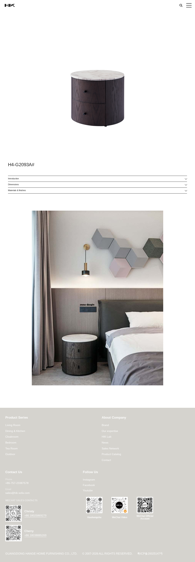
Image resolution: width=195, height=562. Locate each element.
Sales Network (110, 448)
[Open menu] (189, 5)
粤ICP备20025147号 (150, 553)
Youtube (88, 490)
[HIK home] (9, 5)
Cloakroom (11, 436)
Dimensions (13, 184)
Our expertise (110, 430)
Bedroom (10, 442)
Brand (105, 425)
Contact (106, 460)
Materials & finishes (17, 190)
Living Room (12, 425)
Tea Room (11, 448)
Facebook (89, 485)
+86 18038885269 (35, 535)
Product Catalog (111, 454)
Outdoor (10, 454)
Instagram (89, 479)
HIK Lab (106, 436)
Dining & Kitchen (15, 430)
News (105, 442)
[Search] (181, 5)
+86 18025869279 (35, 515)
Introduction (13, 178)
